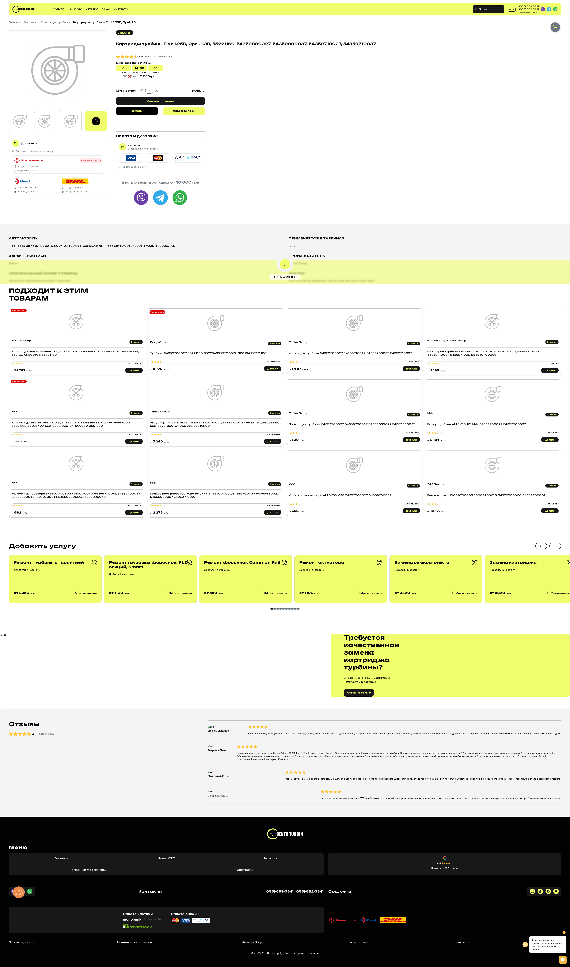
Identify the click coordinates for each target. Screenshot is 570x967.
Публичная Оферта (252, 942)
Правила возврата (359, 942)
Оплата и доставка (21, 942)
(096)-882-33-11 (529, 9)
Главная (15, 22)
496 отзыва (46, 733)
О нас (106, 9)
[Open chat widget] (563, 960)
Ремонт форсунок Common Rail (242, 562)
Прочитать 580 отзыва (444, 868)
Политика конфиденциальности (137, 942)
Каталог (92, 9)
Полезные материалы (87, 869)
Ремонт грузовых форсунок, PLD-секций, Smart (149, 564)
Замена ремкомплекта (421, 562)
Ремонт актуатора (321, 562)
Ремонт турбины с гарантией (49, 562)
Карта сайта (461, 942)
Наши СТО (75, 9)
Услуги (58, 9)
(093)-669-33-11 (529, 6)
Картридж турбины (55, 22)
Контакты (120, 9)
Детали (134, 370)
